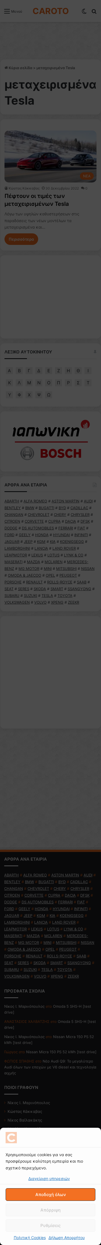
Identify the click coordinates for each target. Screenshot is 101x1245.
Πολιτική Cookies (30, 1237)
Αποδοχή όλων (50, 1194)
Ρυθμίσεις (50, 1225)
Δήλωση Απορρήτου (67, 1237)
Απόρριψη (50, 1210)
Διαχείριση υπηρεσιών (49, 1178)
